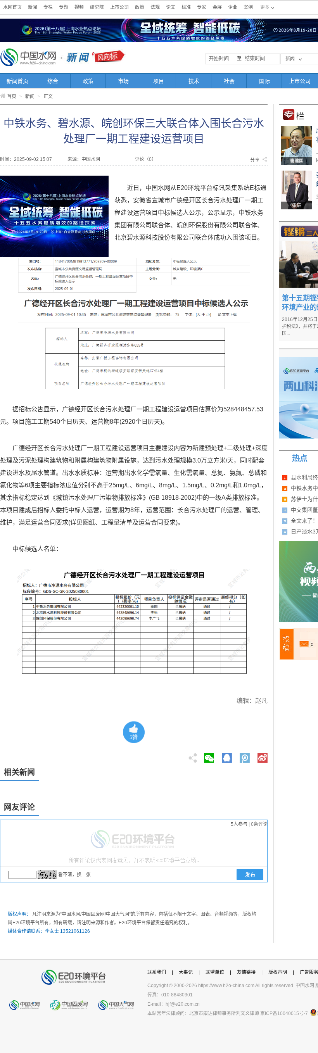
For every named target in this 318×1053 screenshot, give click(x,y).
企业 (232, 7)
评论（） (145, 159)
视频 (79, 7)
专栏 (48, 7)
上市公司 (119, 7)
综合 (52, 81)
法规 (155, 7)
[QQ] (227, 755)
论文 (170, 7)
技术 (193, 81)
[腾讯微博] (245, 755)
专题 (63, 7)
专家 (201, 7)
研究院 (97, 7)
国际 (264, 81)
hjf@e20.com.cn (183, 1004)
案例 (248, 7)
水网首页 (12, 7)
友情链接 (246, 972)
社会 (229, 81)
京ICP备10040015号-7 (284, 1013)
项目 (158, 81)
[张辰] (296, 173)
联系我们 (156, 972)
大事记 (186, 972)
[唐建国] (296, 128)
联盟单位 (215, 972)
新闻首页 (17, 81)
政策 (139, 7)
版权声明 (277, 972)
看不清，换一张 (74, 874)
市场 (123, 81)
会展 (217, 7)
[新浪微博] (263, 755)
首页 (11, 96)
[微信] (209, 755)
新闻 (32, 7)
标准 (186, 7)
